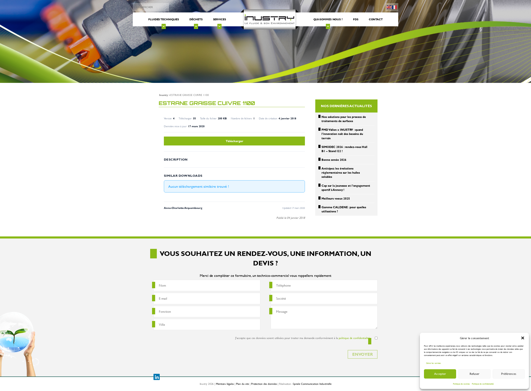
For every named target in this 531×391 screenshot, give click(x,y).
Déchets (195, 19)
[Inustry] (270, 19)
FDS (355, 19)
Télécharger (234, 141)
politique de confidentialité (354, 338)
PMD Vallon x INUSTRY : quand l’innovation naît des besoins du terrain (342, 133)
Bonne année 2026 (334, 159)
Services (219, 19)
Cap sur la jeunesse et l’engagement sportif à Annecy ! (346, 187)
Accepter (440, 374)
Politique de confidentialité (482, 383)
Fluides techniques (163, 19)
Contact (376, 19)
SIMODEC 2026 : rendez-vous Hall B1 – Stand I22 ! (344, 149)
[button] (523, 338)
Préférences (508, 374)
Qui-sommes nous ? (328, 19)
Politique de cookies (461, 383)
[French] (394, 7)
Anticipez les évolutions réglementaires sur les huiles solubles (341, 172)
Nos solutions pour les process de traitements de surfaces (344, 119)
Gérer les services (433, 363)
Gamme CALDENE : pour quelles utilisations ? (344, 209)
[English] (389, 7)
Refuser (474, 374)
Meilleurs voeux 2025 (336, 198)
